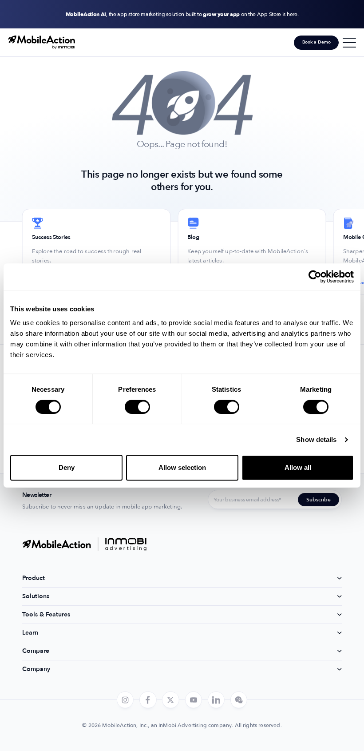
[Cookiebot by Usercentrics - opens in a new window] (315, 276)
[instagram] (125, 699)
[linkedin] (216, 699)
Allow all (298, 467)
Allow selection (182, 467)
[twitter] (170, 699)
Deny (67, 467)
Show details (316, 439)
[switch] (137, 407)
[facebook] (147, 699)
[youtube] (193, 699)
